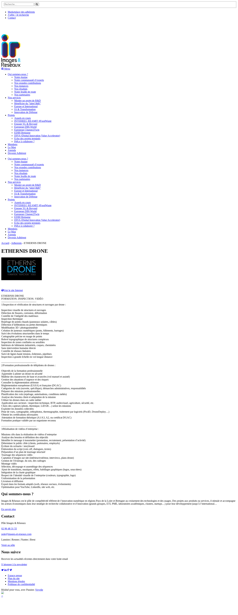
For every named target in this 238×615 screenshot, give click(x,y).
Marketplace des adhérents (21, 12)
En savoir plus (8, 509)
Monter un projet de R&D (27, 100)
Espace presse (15, 575)
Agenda (12, 150)
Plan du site (14, 578)
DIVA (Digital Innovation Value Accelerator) (37, 135)
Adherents (16, 243)
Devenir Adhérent (17, 153)
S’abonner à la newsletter (14, 564)
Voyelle (39, 589)
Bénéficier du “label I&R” (27, 103)
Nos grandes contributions (27, 83)
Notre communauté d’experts (29, 80)
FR (25, 25)
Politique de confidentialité (21, 584)
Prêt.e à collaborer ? (24, 141)
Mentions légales (16, 581)
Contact (12, 17)
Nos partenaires (22, 94)
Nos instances (21, 86)
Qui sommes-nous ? (18, 74)
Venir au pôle (8, 545)
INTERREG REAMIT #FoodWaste (32, 121)
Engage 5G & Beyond (25, 124)
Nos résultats (20, 88)
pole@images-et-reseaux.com (16, 534)
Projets (11, 115)
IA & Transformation (25, 109)
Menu (7, 68)
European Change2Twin (26, 129)
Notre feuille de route (25, 91)
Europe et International (26, 106)
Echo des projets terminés (27, 138)
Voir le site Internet (13, 290)
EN (13, 25)
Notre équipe (21, 77)
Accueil (5, 243)
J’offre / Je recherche (18, 14)
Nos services (14, 97)
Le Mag (12, 147)
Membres (12, 144)
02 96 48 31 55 (9, 528)
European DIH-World (25, 126)
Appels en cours (22, 118)
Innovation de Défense (25, 112)
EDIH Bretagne (22, 132)
